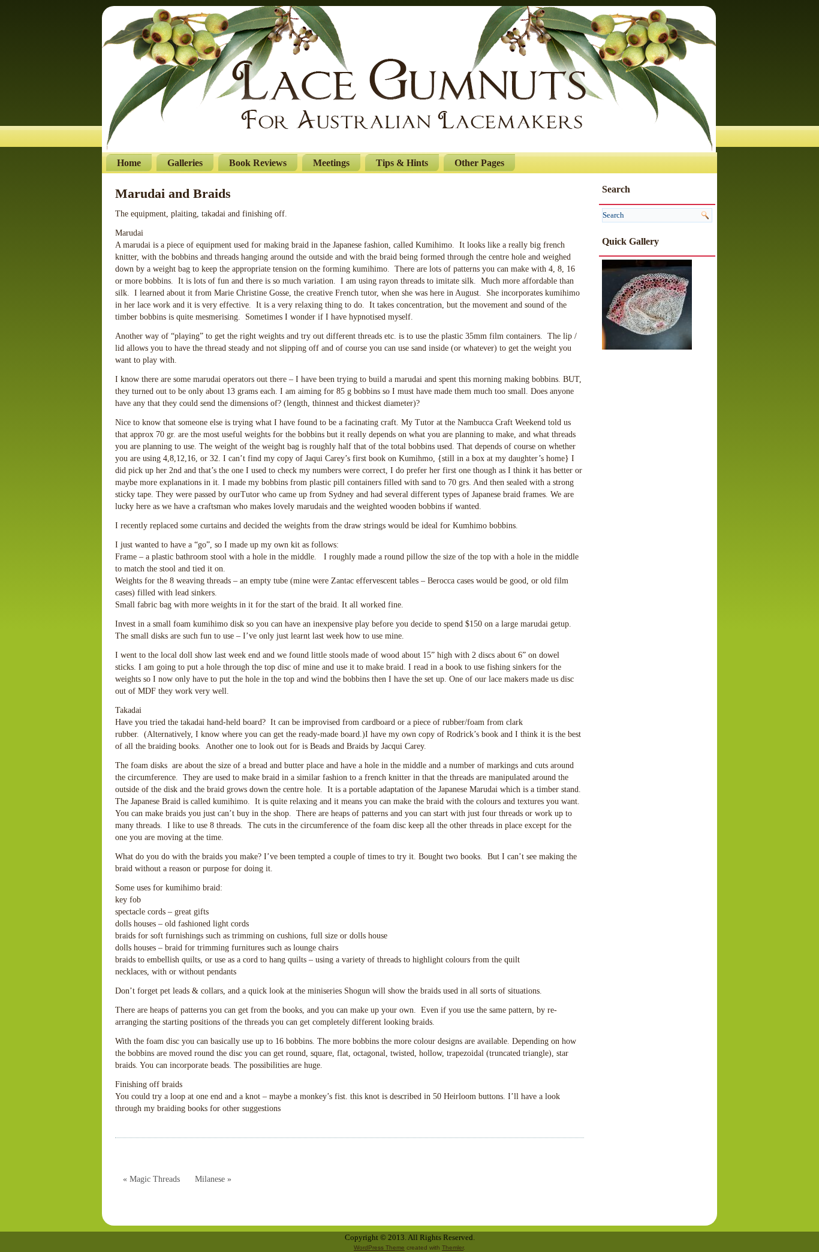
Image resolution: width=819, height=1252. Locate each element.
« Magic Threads (151, 1179)
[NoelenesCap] (647, 303)
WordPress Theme (379, 1247)
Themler (452, 1247)
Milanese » (213, 1179)
